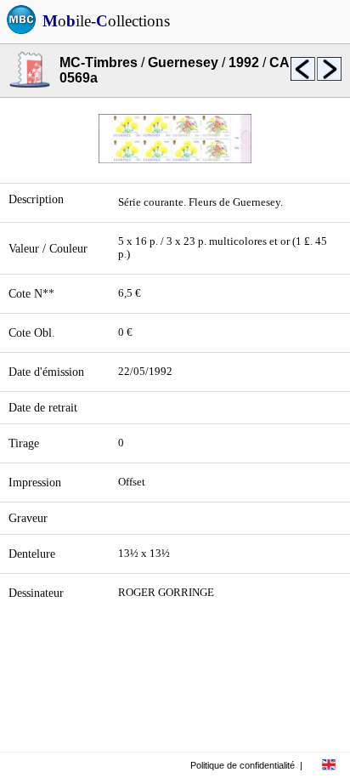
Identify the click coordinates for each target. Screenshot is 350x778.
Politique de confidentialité (242, 765)
